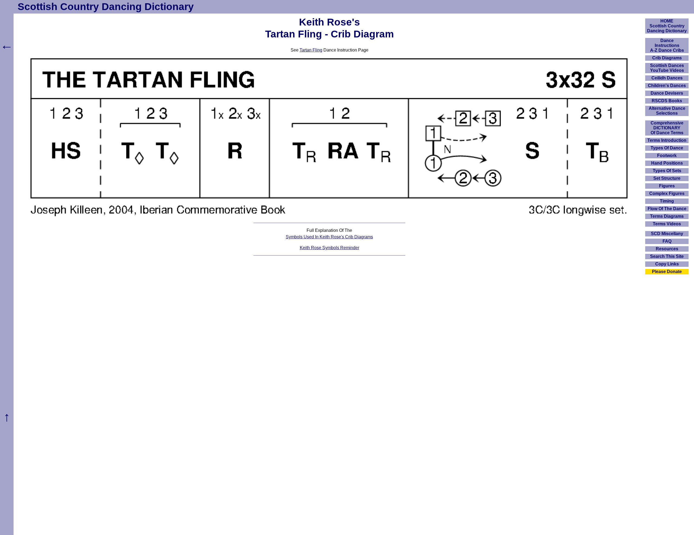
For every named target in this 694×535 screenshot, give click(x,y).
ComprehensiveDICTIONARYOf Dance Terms (667, 128)
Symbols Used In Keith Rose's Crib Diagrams (329, 237)
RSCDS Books (667, 100)
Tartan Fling (311, 50)
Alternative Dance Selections (667, 111)
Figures (667, 186)
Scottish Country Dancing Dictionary (106, 6)
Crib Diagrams (667, 58)
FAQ (667, 241)
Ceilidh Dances (667, 78)
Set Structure (666, 178)
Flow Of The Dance (667, 208)
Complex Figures (667, 193)
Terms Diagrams (667, 216)
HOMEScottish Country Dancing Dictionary (667, 26)
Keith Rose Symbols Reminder (329, 247)
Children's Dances (667, 85)
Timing (667, 201)
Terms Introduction (666, 140)
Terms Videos (667, 224)
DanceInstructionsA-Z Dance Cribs (667, 45)
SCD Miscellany (667, 233)
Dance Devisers (667, 93)
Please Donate (667, 271)
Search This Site (667, 256)
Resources (667, 248)
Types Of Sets (667, 170)
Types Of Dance (667, 148)
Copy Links (667, 264)
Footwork (667, 155)
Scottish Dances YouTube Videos (667, 68)
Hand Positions (667, 163)
